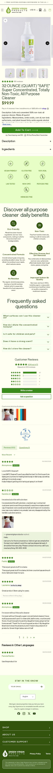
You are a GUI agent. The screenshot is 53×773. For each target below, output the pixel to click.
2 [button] (23, 638)
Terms (48, 754)
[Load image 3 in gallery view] (32, 73)
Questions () (24, 448)
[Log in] (44, 10)
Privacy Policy (35, 754)
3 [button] (27, 638)
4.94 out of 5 (33, 365)
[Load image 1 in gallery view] (10, 73)
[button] (49, 10)
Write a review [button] (26, 391)
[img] (7, 462)
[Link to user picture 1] (8, 522)
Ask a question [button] (26, 397)
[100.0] (25, 434)
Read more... (7, 124)
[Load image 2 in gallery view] (21, 73)
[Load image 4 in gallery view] (43, 73)
